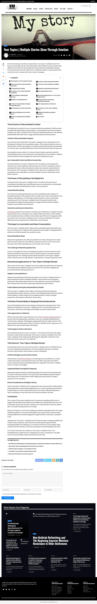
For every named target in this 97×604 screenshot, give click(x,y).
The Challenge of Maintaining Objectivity (18, 96)
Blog (5, 45)
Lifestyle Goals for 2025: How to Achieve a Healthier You (59, 560)
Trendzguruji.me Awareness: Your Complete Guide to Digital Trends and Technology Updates (12, 544)
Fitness (74, 555)
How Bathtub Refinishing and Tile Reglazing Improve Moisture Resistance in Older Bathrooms (35, 443)
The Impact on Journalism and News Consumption (19, 91)
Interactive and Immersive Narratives (48, 88)
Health (74, 513)
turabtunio (36, 547)
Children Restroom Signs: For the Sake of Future (22, 449)
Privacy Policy (21, 1)
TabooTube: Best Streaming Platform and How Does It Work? (25, 446)
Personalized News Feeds (45, 91)
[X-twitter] (12, 589)
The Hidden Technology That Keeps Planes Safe (22, 451)
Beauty (9, 521)
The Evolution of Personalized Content (21, 81)
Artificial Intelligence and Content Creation (19, 113)
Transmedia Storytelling (18, 88)
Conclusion (41, 116)
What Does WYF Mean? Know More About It (20, 454)
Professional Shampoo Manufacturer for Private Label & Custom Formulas (15, 528)
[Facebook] (9, 589)
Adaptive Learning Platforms (19, 99)
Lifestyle (53, 555)
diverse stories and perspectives (49, 317)
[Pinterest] (14, 589)
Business (30, 555)
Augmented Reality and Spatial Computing (45, 113)
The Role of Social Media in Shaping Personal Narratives (19, 104)
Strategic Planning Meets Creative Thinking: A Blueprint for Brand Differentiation (37, 561)
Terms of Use (31, 1)
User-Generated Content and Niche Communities (20, 85)
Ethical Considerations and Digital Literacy (19, 117)
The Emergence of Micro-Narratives (21, 108)
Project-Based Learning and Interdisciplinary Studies (45, 100)
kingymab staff (77, 531)
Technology (11, 212)
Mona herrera (12, 535)
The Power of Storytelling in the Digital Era (47, 85)
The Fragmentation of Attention (47, 104)
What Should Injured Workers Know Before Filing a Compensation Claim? (14, 561)
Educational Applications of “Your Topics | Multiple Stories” (48, 96)
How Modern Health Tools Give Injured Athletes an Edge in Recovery (82, 560)
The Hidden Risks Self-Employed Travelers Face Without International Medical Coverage (81, 519)
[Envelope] (3, 589)
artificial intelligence (25, 358)
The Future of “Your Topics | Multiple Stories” (46, 108)
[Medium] (6, 589)
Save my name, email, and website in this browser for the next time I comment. (22, 494)
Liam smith (13, 54)
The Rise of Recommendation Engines (48, 81)
